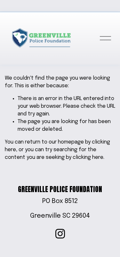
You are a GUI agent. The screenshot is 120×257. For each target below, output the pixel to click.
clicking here (88, 157)
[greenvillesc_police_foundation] (60, 234)
